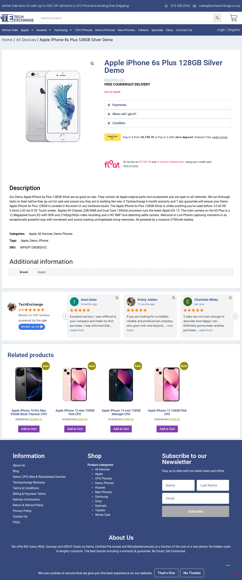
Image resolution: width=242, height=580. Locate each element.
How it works (130, 165)
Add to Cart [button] (28, 429)
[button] (92, 63)
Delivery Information (26, 499)
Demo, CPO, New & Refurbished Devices (39, 477)
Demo (34, 240)
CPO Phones (83, 30)
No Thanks (192, 573)
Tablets (143, 30)
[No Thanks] (236, 573)
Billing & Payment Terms (29, 494)
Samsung (60, 30)
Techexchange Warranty (29, 482)
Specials (157, 30)
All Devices (26, 39)
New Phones (126, 30)
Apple (25, 30)
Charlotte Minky (206, 299)
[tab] (167, 105)
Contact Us (184, 30)
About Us (19, 465)
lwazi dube (89, 299)
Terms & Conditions (26, 488)
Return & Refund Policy (28, 505)
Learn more (219, 137)
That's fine (166, 573)
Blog (16, 471)
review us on (30, 326)
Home (7, 39)
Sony (98, 501)
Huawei (41, 30)
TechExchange (31, 304)
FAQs (169, 30)
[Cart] (233, 18)
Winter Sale (10, 30)
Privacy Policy (22, 511)
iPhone (43, 240)
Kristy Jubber (148, 299)
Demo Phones (105, 30)
